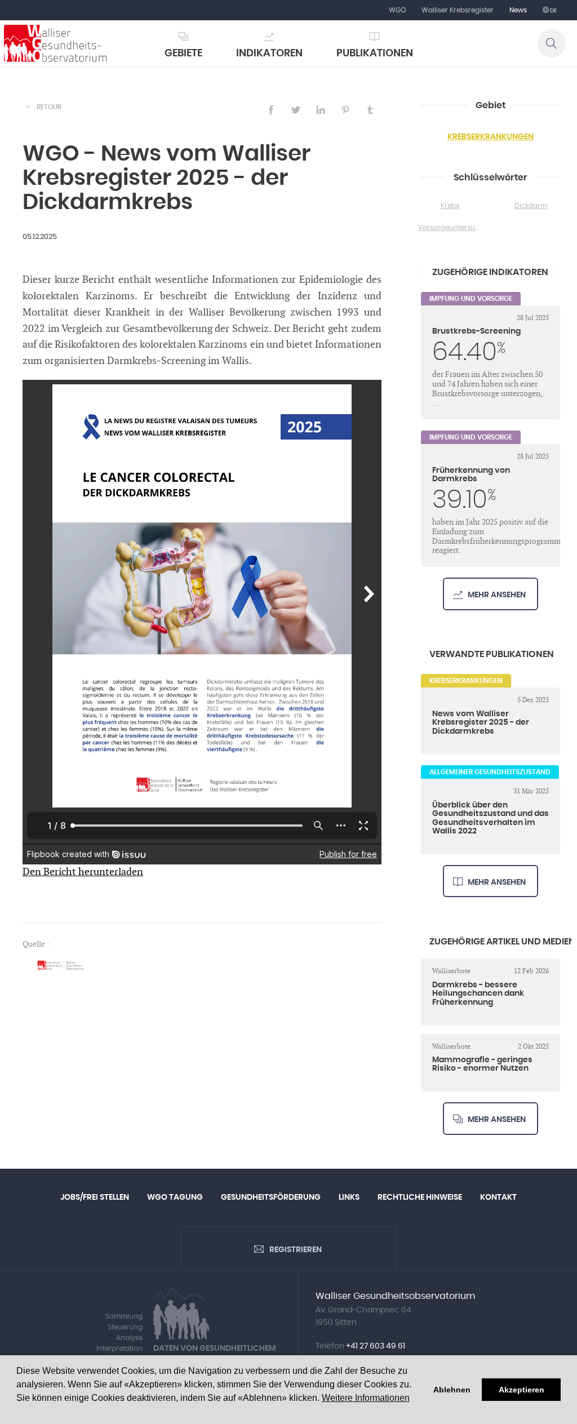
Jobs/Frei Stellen (94, 1197)
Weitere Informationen (366, 1398)
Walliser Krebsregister (457, 10)
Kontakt (498, 1197)
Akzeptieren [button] (521, 1389)
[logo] (55, 43)
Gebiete (183, 53)
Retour (49, 107)
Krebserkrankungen (490, 137)
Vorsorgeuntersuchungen (450, 227)
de (553, 11)
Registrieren (295, 1250)
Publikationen (374, 53)
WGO (397, 10)
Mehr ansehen (497, 595)
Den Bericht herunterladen (83, 872)
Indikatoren (269, 53)
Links (349, 1197)
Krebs (450, 205)
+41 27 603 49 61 (375, 1346)
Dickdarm (530, 205)
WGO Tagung (175, 1197)
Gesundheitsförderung (271, 1197)
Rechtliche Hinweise (420, 1197)
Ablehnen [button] (452, 1389)
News (518, 10)
